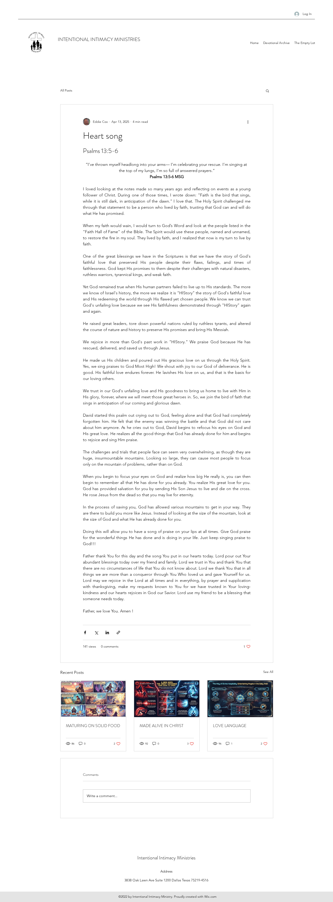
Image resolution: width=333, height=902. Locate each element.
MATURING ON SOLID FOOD (93, 726)
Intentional (148, 857)
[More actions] (248, 121)
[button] (267, 90)
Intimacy (168, 857)
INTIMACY (102, 39)
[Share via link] (118, 632)
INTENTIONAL (74, 39)
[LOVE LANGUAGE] (240, 698)
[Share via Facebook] (85, 632)
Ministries (186, 857)
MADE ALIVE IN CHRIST (161, 726)
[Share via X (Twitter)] (96, 632)
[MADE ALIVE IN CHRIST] (167, 698)
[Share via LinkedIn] (107, 632)
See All (268, 672)
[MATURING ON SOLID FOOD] (93, 698)
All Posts (66, 90)
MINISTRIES (127, 39)
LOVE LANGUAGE (229, 726)
